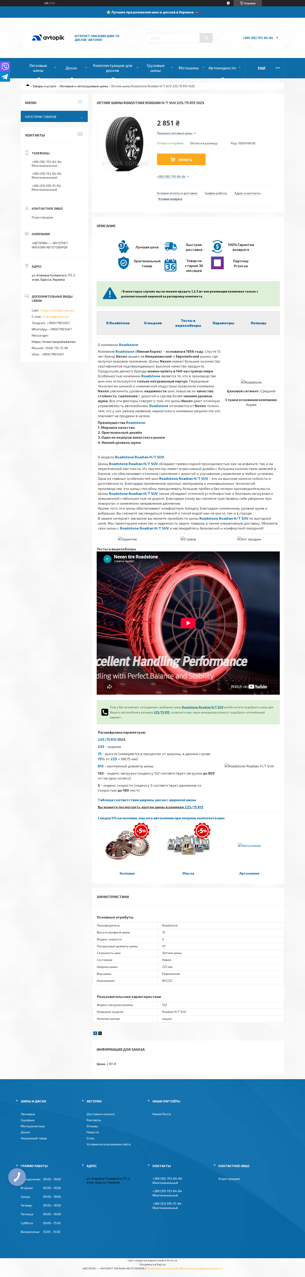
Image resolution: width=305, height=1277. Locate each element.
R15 (101, 766)
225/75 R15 (162, 712)
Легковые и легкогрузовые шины (83, 86)
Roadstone (128, 344)
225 (101, 746)
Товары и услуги (44, 86)
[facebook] (95, 1034)
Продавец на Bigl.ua (153, 1264)
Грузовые (28, 1120)
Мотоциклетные (33, 1126)
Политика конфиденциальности (202, 1268)
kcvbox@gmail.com (56, 316)
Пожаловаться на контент (163, 1268)
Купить (185, 160)
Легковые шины (38, 68)
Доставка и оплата (101, 1114)
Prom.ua (172, 1260)
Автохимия (249, 873)
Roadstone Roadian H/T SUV (139, 457)
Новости (93, 1132)
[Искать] (206, 38)
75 (100, 754)
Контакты (94, 1120)
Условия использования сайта (109, 1144)
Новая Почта (161, 1114)
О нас (90, 1138)
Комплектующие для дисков (112, 68)
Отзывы (92, 1126)
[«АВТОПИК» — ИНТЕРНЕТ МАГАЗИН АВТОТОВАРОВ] (48, 45)
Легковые (28, 1114)
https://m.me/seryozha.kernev (54, 342)
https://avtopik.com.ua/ (58, 310)
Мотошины (188, 67)
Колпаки (127, 873)
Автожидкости (222, 67)
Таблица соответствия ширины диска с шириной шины (147, 800)
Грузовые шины (156, 68)
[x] (100, 1034)
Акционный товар (34, 1138)
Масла (188, 873)
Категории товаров (40, 117)
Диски (71, 67)
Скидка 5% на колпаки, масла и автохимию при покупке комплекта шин (161, 818)
